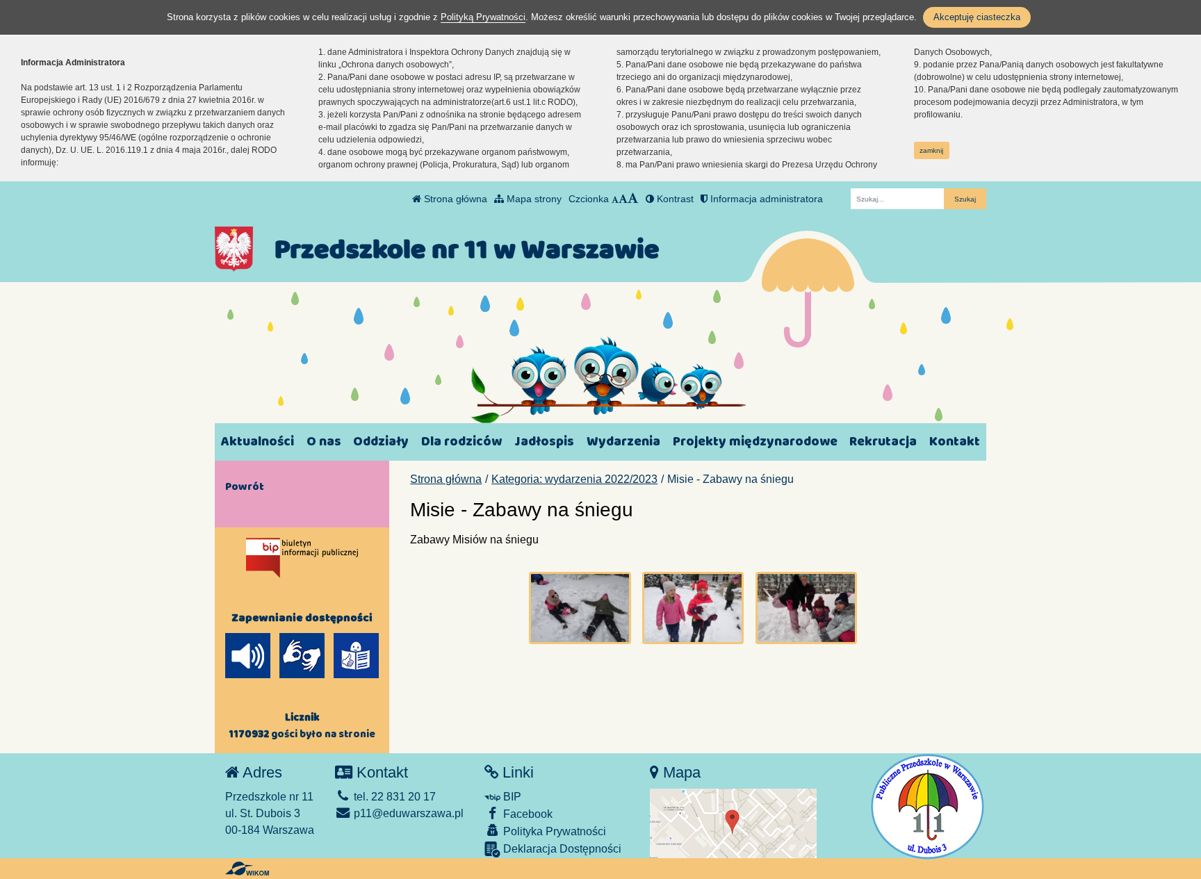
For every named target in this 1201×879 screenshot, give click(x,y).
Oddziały (381, 442)
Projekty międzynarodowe (755, 442)
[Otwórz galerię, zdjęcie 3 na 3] (806, 608)
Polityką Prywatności (483, 17)
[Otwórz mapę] (733, 822)
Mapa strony (533, 198)
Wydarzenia (623, 442)
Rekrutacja (883, 442)
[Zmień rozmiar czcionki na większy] (623, 198)
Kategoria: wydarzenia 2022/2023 (574, 479)
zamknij (931, 150)
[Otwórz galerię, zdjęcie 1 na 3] (579, 608)
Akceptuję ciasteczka (976, 17)
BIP (510, 797)
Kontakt (954, 442)
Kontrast (674, 198)
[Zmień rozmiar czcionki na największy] (633, 198)
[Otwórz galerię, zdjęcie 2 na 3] (693, 608)
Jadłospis (544, 442)
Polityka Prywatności (553, 831)
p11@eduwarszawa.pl (407, 813)
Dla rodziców (461, 442)
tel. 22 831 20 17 (393, 797)
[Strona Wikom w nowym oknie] (247, 869)
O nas (324, 442)
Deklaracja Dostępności (560, 849)
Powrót (244, 486)
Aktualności (257, 442)
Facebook (526, 814)
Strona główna (454, 198)
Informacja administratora (765, 198)
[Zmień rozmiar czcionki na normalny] (615, 198)
